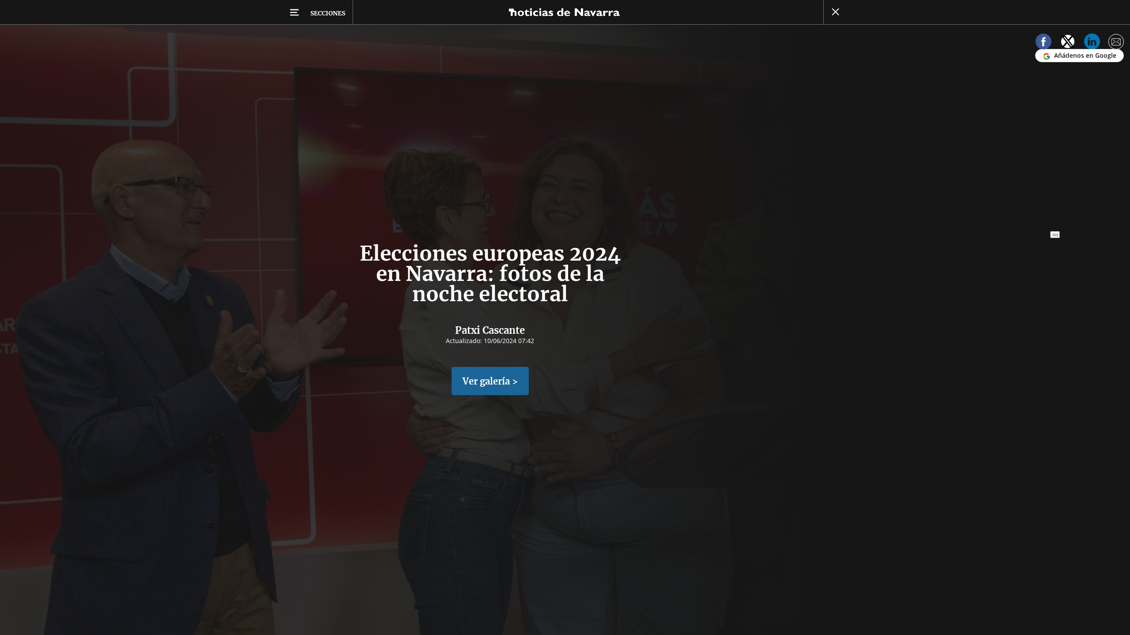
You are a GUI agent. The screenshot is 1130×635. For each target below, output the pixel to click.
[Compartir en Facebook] (1043, 43)
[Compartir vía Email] (1116, 43)
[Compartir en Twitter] (1068, 43)
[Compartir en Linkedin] (1092, 43)
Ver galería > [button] (490, 381)
